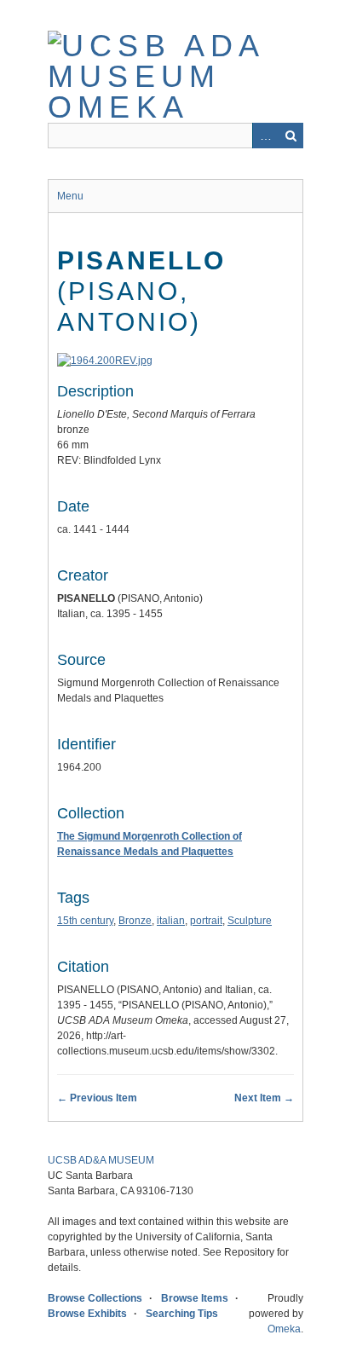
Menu (70, 196)
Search (290, 135)
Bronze (135, 921)
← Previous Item (97, 1098)
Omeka (284, 1329)
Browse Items (194, 1298)
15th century (85, 921)
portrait (206, 921)
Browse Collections (95, 1298)
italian (171, 921)
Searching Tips (182, 1314)
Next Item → (264, 1098)
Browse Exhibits (87, 1314)
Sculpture (249, 921)
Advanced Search (265, 135)
